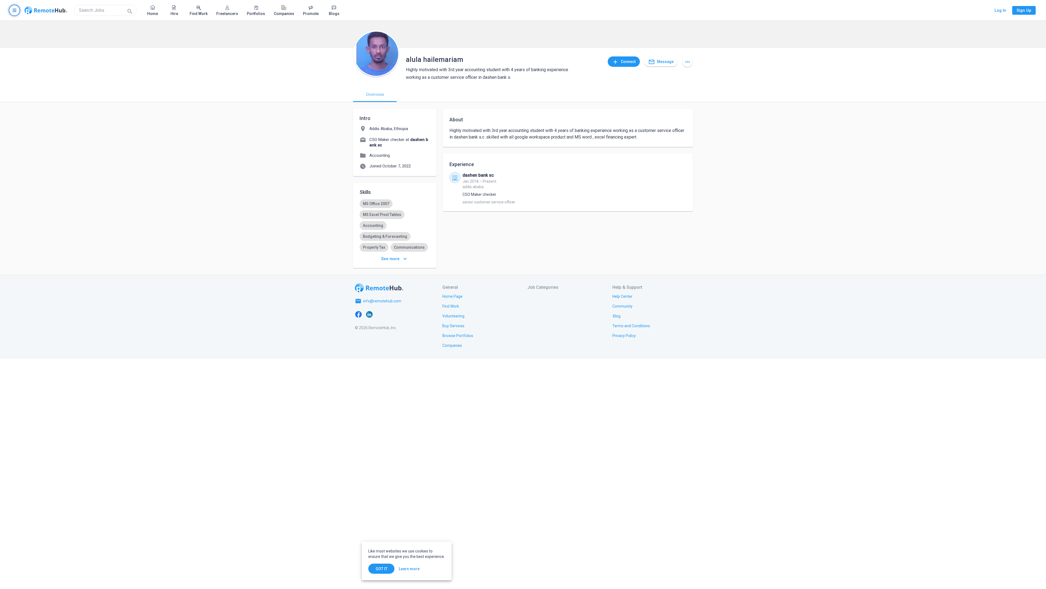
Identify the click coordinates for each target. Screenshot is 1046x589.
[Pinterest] (402, 314)
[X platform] (380, 314)
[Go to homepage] (46, 10)
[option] (376, 203)
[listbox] (395, 225)
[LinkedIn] (369, 314)
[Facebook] (358, 314)
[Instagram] (391, 314)
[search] (105, 10)
